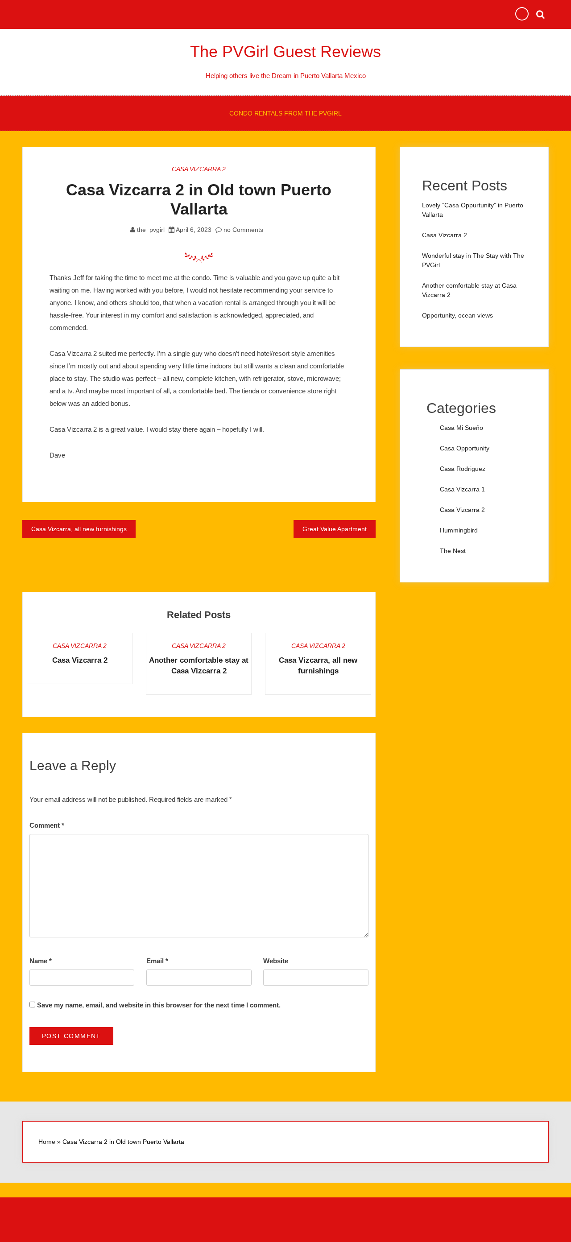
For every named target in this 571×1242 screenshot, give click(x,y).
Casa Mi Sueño (461, 427)
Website (275, 961)
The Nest (453, 550)
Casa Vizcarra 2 (199, 169)
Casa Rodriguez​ (462, 468)
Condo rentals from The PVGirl (285, 113)
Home (46, 1141)
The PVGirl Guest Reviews (285, 51)
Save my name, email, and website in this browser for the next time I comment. (159, 1005)
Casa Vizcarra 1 (462, 489)
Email (157, 961)
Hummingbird (459, 530)
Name (40, 961)
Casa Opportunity (464, 448)
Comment (46, 825)
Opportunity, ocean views (457, 315)
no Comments (242, 229)
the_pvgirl (151, 229)
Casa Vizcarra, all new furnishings (79, 528)
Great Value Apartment (334, 528)
